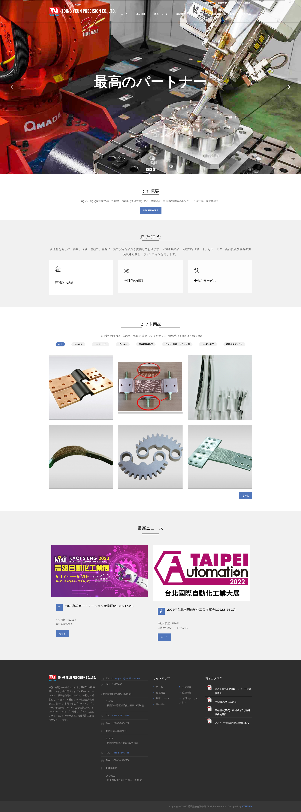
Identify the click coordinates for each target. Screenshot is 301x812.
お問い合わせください (241, 14)
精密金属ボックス (234, 344)
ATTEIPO (247, 806)
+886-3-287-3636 (120, 715)
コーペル (78, 344)
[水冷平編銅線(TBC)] (150, 383)
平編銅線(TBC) (146, 344)
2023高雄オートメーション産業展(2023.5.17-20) (99, 606)
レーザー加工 (208, 344)
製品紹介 (181, 14)
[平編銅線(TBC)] (80, 452)
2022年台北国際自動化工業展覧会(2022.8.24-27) (201, 609)
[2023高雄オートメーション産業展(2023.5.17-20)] (99, 571)
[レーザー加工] (150, 452)
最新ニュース (161, 14)
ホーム (124, 14)
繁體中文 (209, 3)
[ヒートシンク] (219, 383)
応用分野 (216, 14)
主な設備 (198, 14)
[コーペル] (80, 383)
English (235, 3)
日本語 (247, 3)
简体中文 (222, 3)
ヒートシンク (100, 344)
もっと (245, 495)
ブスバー (123, 344)
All (60, 344)
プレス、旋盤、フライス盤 (177, 344)
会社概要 (140, 14)
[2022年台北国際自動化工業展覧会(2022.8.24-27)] (201, 573)
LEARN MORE (150, 210)
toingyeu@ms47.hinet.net (127, 678)
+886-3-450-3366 (120, 752)
